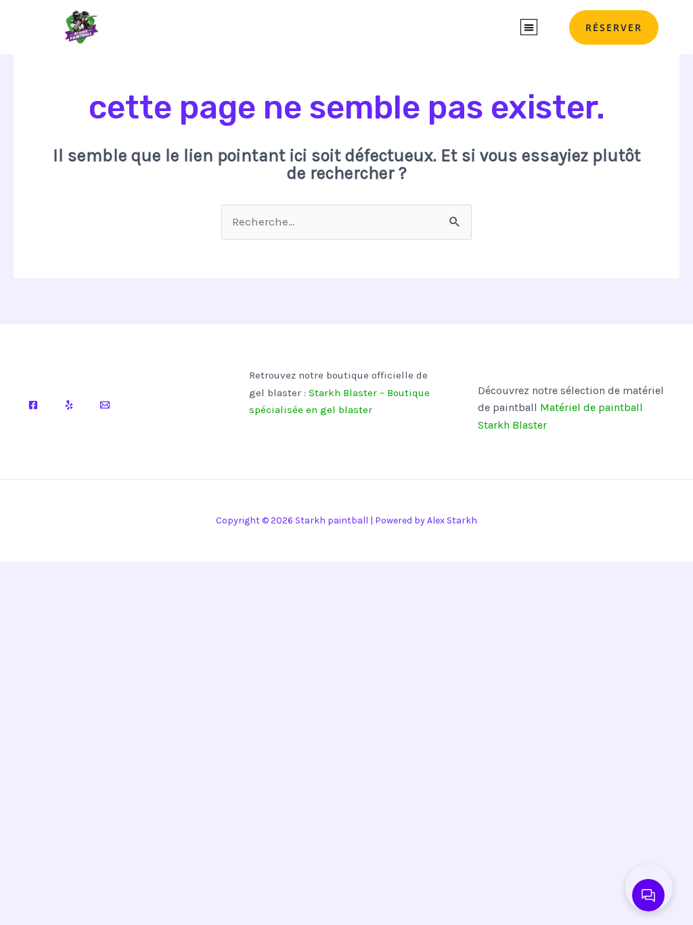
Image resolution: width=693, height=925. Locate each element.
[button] (528, 27)
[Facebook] (33, 405)
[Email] (105, 405)
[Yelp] (69, 405)
